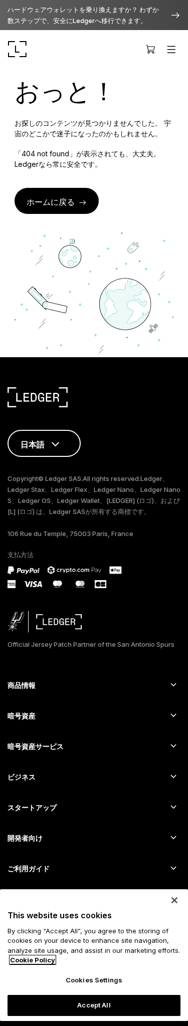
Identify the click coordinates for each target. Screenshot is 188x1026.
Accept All (93, 1005)
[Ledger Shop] (150, 49)
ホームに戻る (51, 202)
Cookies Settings (94, 980)
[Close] (174, 900)
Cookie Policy (32, 960)
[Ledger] (17, 49)
